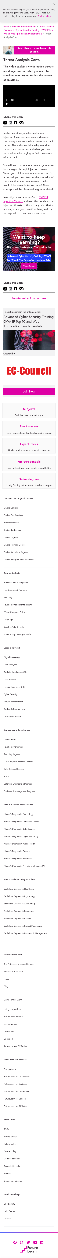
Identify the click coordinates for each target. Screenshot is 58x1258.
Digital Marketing (12, 657)
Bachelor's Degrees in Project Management (23, 926)
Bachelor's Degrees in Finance (17, 918)
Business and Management (16, 582)
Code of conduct (11, 1158)
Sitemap (7, 1173)
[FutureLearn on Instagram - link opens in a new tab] (21, 1242)
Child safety (9, 1203)
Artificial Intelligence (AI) (15, 672)
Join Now (29, 391)
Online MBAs (10, 739)
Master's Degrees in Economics (18, 858)
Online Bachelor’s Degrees (16, 552)
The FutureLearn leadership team (19, 964)
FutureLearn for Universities (17, 1076)
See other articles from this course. (34, 50)
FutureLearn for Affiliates (15, 1106)
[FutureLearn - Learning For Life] (29, 1249)
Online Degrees (11, 537)
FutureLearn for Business (15, 1084)
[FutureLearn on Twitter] (28, 1242)
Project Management (13, 701)
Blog (6, 986)
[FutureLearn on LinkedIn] (41, 1242)
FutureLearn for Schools (15, 1098)
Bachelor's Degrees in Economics (19, 911)
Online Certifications (13, 515)
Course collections (12, 716)
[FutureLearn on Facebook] (15, 1242)
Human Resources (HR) (14, 687)
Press (6, 979)
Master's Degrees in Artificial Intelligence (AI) (24, 866)
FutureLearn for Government (17, 1091)
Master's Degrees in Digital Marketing (21, 836)
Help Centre (9, 1211)
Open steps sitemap (13, 1181)
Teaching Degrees (12, 754)
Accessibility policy (12, 1166)
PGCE (6, 776)
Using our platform (12, 1009)
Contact (7, 1218)
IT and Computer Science (15, 612)
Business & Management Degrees (19, 791)
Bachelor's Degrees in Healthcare (19, 889)
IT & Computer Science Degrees (18, 761)
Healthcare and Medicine (15, 590)
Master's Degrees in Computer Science (21, 821)
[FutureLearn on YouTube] (35, 1242)
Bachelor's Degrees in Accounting (19, 903)
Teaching (8, 597)
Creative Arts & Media (14, 627)
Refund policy (10, 1144)
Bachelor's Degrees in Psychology (19, 896)
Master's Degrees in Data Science (19, 829)
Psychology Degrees (13, 746)
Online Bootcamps (12, 530)
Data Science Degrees (14, 769)
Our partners (10, 1069)
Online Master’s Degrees (15, 544)
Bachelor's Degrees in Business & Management (25, 933)
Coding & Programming (14, 709)
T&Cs (6, 1129)
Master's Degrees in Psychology (18, 814)
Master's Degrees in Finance (17, 851)
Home (6, 26)
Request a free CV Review (16, 1046)
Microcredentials (11, 522)
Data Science (10, 679)
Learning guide (10, 1024)
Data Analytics (10, 664)
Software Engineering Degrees (18, 783)
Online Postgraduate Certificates (19, 559)
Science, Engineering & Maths (17, 634)
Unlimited (8, 1038)
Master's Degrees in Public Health (19, 843)
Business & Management (24, 26)
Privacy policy (10, 1136)
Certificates (9, 1031)
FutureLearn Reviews (13, 1016)
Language (8, 619)
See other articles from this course (29, 298)
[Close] (54, 4)
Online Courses (11, 507)
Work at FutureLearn (13, 971)
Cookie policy (10, 1151)
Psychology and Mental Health (18, 604)
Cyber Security (46, 26)
